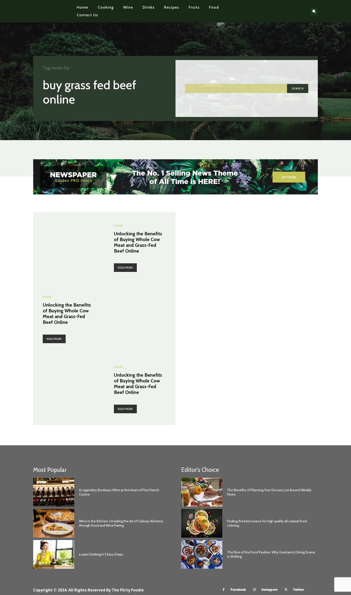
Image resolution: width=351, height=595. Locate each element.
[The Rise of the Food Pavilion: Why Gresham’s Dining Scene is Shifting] (201, 554)
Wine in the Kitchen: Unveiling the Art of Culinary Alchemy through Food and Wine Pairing (121, 523)
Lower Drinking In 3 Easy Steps (101, 554)
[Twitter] (286, 589)
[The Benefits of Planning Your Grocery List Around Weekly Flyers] (201, 492)
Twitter (298, 589)
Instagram (269, 589)
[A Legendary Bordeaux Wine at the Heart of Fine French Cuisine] (53, 492)
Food (118, 225)
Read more (125, 267)
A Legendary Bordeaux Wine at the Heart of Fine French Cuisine (119, 492)
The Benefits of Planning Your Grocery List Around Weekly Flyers (269, 492)
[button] (314, 11)
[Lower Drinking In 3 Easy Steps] (53, 554)
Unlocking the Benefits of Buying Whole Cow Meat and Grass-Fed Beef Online (138, 242)
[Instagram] (254, 589)
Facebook (238, 589)
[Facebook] (223, 589)
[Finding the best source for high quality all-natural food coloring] (201, 523)
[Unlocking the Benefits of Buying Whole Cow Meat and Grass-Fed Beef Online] (68, 248)
